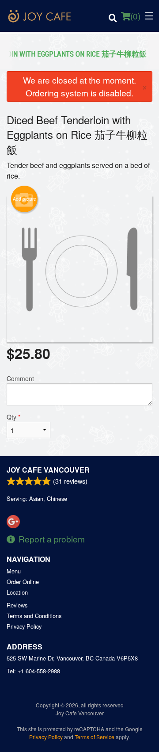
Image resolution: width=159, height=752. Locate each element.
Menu (14, 571)
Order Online (23, 581)
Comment (20, 378)
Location (17, 592)
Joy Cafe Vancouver (48, 470)
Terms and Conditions (34, 615)
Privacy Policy (24, 626)
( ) (135, 16)
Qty (13, 416)
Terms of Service (94, 737)
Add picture (24, 199)
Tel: (33, 671)
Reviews (17, 605)
